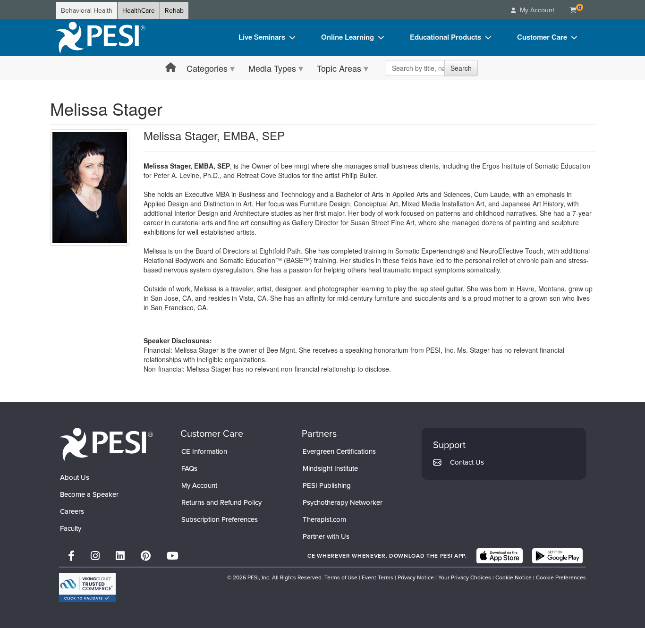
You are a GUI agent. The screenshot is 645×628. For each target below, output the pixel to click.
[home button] (170, 67)
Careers (72, 511)
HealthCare (138, 10)
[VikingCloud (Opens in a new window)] (87, 587)
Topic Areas (339, 68)
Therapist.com (324, 519)
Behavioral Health (86, 10)
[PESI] (106, 444)
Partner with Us (326, 536)
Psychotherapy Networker (342, 502)
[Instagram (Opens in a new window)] (95, 555)
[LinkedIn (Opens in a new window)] (120, 555)
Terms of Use (340, 577)
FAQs (189, 468)
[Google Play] (557, 555)
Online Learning (347, 37)
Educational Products (445, 37)
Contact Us (467, 462)
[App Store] (499, 555)
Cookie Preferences (561, 577)
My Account (199, 485)
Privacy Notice (416, 577)
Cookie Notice (513, 577)
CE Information (204, 451)
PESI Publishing (327, 485)
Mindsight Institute (330, 468)
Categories (207, 68)
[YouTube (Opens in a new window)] (172, 555)
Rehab (174, 10)
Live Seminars (261, 37)
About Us (74, 477)
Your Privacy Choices (464, 577)
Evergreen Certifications (339, 451)
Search (461, 68)
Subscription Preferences (219, 519)
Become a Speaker (89, 494)
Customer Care (542, 37)
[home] (100, 38)
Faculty (70, 528)
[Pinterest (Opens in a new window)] (145, 555)
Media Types (272, 68)
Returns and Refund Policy (221, 502)
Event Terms (377, 577)
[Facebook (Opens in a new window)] (71, 555)
